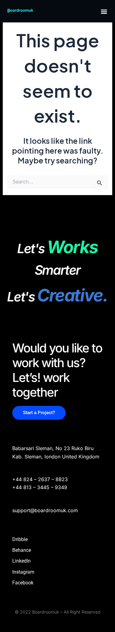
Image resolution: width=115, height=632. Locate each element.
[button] (104, 11)
